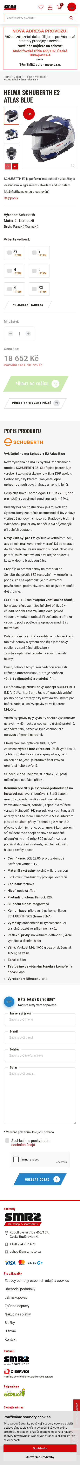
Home (7, 77)
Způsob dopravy (17, 1306)
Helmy (28, 77)
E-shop (18, 77)
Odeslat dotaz (37, 1179)
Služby (10, 1323)
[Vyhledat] (71, 17)
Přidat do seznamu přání (31, 403)
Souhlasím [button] (40, 1448)
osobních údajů (23, 1145)
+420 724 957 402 (22, 1244)
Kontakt (11, 1339)
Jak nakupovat (16, 1297)
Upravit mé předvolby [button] (40, 1457)
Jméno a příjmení (20, 1013)
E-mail (14, 1031)
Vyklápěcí (40, 77)
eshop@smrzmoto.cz (25, 1251)
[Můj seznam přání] (40, 7)
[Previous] (8, 166)
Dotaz (13, 1067)
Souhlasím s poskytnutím (30, 1143)
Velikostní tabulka (28, 305)
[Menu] (71, 7)
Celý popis (11, 198)
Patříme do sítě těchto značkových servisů (28, 1376)
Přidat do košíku (32, 384)
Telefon (14, 1049)
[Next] (15, 166)
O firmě (10, 1331)
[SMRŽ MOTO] (10, 7)
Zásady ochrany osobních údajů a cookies (37, 1280)
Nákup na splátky (18, 1314)
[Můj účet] (50, 7)
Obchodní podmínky (20, 1289)
